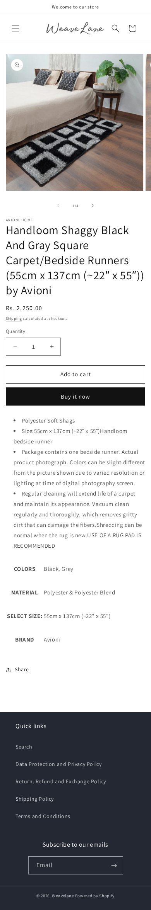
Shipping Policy (34, 798)
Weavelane (63, 895)
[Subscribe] (114, 865)
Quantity (15, 331)
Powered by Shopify (95, 895)
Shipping (14, 318)
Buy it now (75, 396)
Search (24, 746)
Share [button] (22, 669)
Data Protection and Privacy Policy (58, 764)
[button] (15, 28)
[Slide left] (58, 205)
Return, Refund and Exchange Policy (60, 781)
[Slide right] (92, 205)
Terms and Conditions (42, 816)
